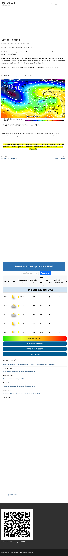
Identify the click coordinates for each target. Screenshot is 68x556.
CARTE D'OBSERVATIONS (34, 343)
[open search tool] (51, 4)
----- (63, 4)
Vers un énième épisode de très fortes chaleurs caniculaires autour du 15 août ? (29, 364)
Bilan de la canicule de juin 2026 (14, 379)
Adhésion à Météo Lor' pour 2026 (13, 542)
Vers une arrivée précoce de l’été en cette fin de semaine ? (22, 393)
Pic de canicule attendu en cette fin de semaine (19, 386)
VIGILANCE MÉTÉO (34, 338)
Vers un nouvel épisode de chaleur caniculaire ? (19, 372)
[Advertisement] (33, 25)
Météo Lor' (8, 3)
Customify (30, 552)
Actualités (25, 43)
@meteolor (12, 495)
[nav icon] (56, 4)
